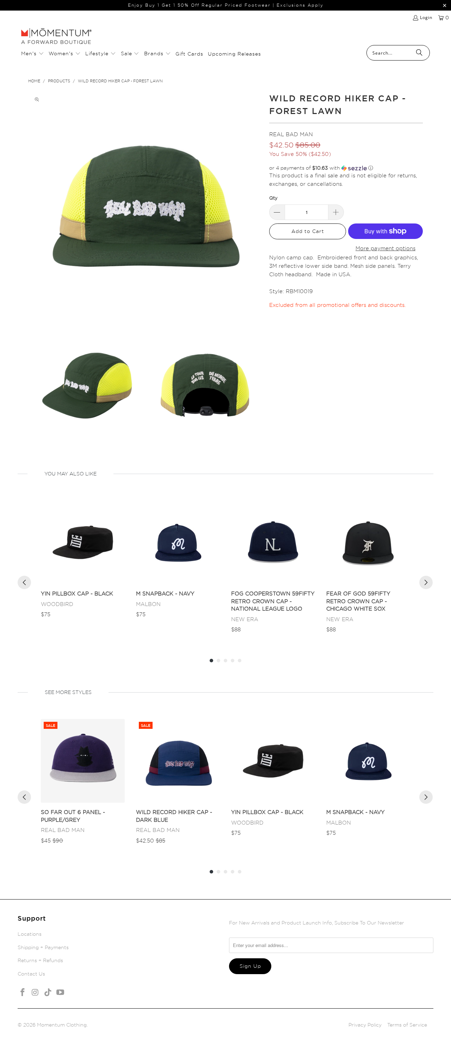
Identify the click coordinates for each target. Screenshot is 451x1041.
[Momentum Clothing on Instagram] (35, 992)
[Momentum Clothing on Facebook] (23, 992)
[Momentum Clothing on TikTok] (48, 992)
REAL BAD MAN (291, 134)
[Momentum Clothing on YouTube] (60, 992)
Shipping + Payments (43, 947)
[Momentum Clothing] (56, 36)
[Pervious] (24, 582)
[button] (32, 54)
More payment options (385, 248)
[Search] (419, 53)
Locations (30, 934)
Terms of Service (407, 1025)
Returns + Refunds (40, 960)
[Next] (426, 582)
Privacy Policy (365, 1025)
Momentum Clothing (62, 1025)
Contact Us (31, 974)
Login (426, 17)
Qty (273, 198)
